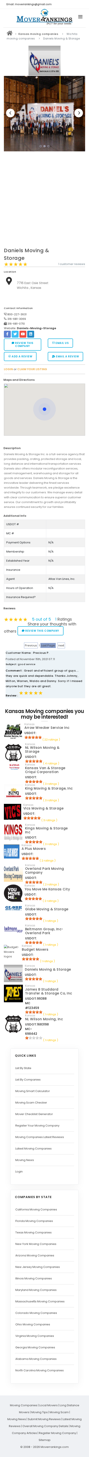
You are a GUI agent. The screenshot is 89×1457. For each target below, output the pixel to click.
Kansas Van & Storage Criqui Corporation (45, 770)
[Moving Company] (10, 34)
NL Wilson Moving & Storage (42, 749)
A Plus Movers (34, 848)
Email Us (62, 343)
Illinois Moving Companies (33, 1278)
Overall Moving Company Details (45, 1426)
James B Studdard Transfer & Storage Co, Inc (48, 991)
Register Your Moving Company (37, 1125)
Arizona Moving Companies (34, 1255)
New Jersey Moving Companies (37, 1267)
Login (19, 1171)
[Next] (78, 113)
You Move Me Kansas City (47, 889)
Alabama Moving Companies (36, 1359)
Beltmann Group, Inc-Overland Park (44, 931)
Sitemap (45, 1440)
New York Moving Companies (35, 1244)
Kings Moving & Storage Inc (46, 830)
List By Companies (28, 1080)
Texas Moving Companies (33, 1232)
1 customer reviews (71, 264)
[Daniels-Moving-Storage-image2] (44, 113)
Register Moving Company (57, 1433)
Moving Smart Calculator (32, 1091)
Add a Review (21, 356)
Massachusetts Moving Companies (40, 1301)
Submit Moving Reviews (44, 1419)
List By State (23, 1068)
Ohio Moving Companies (32, 1324)
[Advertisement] (44, 200)
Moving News (24, 1160)
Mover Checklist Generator (34, 1114)
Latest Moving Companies (33, 1148)
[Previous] (10, 113)
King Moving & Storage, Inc (49, 788)
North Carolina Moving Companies (39, 1370)
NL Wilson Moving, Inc (44, 1019)
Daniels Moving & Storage (48, 969)
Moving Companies (23, 1405)
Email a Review (67, 356)
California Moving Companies (36, 1209)
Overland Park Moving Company (44, 870)
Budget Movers (35, 949)
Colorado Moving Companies (36, 1313)
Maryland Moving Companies (36, 1290)
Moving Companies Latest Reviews (39, 1137)
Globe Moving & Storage (46, 909)
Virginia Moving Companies (34, 1336)
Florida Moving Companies (34, 1221)
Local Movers (48, 1405)
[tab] (43, 380)
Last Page (48, 645)
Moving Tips (39, 1412)
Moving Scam (59, 1412)
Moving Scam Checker (31, 1103)
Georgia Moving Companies (35, 1347)
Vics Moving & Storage (43, 808)
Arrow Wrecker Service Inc (47, 727)
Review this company (23, 344)
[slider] (16, 264)
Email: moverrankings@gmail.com (29, 4)
